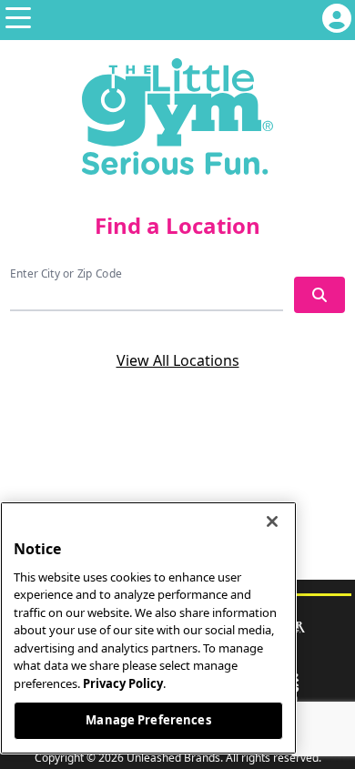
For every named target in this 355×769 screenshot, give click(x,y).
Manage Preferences (148, 720)
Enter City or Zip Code (66, 273)
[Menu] (18, 20)
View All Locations (178, 360)
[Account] (336, 20)
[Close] (272, 521)
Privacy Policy (123, 683)
